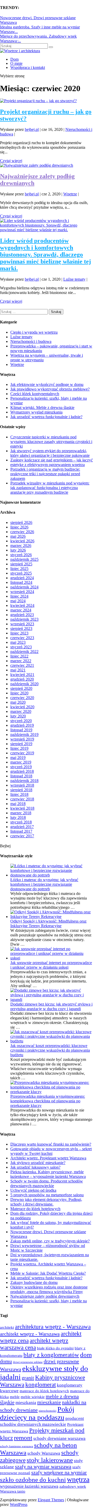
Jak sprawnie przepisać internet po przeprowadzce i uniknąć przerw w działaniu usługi (51, 964)
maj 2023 (18, 642)
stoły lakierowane (50, 1459)
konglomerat (40, 1384)
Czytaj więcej (11, 161)
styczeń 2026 (21, 555)
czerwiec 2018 (22, 799)
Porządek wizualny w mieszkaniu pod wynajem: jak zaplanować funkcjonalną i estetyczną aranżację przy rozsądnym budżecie (49, 487)
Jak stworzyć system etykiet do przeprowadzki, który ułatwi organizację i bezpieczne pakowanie (50, 453)
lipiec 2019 (19, 748)
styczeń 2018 (21, 822)
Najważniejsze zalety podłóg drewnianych (44, 1296)
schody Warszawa (43, 1453)
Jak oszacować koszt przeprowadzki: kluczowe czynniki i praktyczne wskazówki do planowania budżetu (50, 1050)
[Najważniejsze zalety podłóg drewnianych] (36, 165)
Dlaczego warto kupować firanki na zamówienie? (50, 1144)
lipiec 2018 (19, 794)
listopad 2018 (21, 776)
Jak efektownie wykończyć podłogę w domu (46, 384)
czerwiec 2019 (22, 753)
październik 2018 (24, 780)
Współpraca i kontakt (27, 67)
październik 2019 (24, 734)
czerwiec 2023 (22, 638)
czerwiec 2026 (22, 532)
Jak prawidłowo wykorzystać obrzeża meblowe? (50, 389)
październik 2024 (24, 587)
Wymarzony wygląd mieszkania (36, 412)
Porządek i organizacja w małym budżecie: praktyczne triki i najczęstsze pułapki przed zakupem (45, 474)
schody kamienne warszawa (16, 1446)
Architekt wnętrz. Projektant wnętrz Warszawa (48, 1158)
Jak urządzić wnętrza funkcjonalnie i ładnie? (46, 417)
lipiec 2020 (19, 693)
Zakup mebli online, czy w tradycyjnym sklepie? (50, 1241)
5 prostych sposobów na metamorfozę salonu (47, 1195)
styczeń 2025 (21, 573)
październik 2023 (24, 619)
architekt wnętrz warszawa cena (34, 1344)
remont (23, 1437)
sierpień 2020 (21, 688)
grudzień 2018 (22, 771)
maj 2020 (18, 702)
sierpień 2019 (21, 744)
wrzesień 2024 (22, 591)
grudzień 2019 (22, 725)
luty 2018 (18, 817)
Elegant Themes (51, 1500)
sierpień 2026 (21, 522)
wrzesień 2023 (22, 624)
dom (86, 1354)
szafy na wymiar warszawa (43, 1466)
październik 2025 (24, 559)
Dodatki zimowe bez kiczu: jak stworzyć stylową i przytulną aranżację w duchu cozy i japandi (51, 1006)
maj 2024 (18, 601)
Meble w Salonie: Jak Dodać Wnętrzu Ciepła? (48, 1273)
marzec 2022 (20, 661)
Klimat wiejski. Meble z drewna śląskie (42, 407)
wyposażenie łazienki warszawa (29, 1486)
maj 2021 (18, 670)
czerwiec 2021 (22, 665)
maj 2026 (18, 536)
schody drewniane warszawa (59, 1438)
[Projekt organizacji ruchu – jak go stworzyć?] (38, 101)
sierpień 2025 (21, 564)
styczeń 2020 (21, 720)
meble (15, 1397)
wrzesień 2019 (22, 739)
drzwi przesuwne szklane (28, 1362)
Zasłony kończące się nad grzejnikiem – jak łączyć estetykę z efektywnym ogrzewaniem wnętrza (51, 462)
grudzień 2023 (22, 614)
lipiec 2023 (19, 633)
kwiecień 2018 (22, 808)
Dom (14, 59)
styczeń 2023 (21, 647)
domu (6, 1361)
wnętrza (78, 1479)
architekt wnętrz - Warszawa (30, 1334)
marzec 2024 (20, 610)
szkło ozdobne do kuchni (33, 1479)
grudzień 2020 (22, 679)
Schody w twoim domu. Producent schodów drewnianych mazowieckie (46, 1183)
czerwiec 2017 (22, 836)
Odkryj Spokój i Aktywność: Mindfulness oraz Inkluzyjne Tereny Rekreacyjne (48, 923)
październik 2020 (24, 684)
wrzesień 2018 (22, 785)
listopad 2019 (21, 730)
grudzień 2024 (22, 578)
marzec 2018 (20, 813)
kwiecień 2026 (22, 541)
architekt (7, 1327)
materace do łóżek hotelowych (44, 1391)
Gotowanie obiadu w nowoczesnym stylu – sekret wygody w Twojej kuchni (51, 1151)
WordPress (18, 1504)
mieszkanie (49, 1402)
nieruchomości (47, 1410)
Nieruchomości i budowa (30, 341)
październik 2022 (24, 651)
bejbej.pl (32, 129)
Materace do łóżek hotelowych (35, 1209)
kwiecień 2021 (22, 674)
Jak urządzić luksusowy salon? (35, 1167)
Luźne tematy (74, 279)
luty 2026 (18, 550)
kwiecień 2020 (22, 707)
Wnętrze (70, 194)
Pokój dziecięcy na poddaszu (37, 1413)
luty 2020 (18, 716)
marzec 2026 (20, 545)
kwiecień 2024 (22, 605)
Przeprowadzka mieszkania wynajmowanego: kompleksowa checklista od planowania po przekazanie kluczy (47, 1101)
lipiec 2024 (19, 596)
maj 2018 (18, 803)
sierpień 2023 (21, 628)
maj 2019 (18, 757)
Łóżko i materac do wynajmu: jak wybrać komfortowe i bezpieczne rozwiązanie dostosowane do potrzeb (44, 884)
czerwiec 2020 (22, 697)
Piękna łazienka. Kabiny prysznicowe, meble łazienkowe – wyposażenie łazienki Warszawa (48, 1174)
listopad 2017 (21, 831)
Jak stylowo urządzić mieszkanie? (37, 1162)
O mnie (16, 63)
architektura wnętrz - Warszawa (53, 1326)
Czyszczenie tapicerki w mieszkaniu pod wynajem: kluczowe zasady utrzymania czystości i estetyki (51, 441)
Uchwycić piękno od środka (33, 1190)
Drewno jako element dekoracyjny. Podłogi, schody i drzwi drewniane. (46, 1201)
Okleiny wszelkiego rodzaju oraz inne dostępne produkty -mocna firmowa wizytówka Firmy (49, 1289)
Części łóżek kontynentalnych (34, 394)
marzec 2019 (20, 762)
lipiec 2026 (19, 527)
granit (28, 1377)
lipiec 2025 (19, 568)
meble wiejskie (33, 1397)
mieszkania (26, 1402)
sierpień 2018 (21, 790)
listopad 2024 (21, 582)
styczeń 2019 (21, 767)
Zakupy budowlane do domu (34, 1282)
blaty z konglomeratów (51, 1354)
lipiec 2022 (19, 656)
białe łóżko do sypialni (55, 1348)
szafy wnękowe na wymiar (59, 1472)
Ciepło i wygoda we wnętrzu (34, 332)
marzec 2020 (20, 711)
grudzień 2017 (22, 827)
